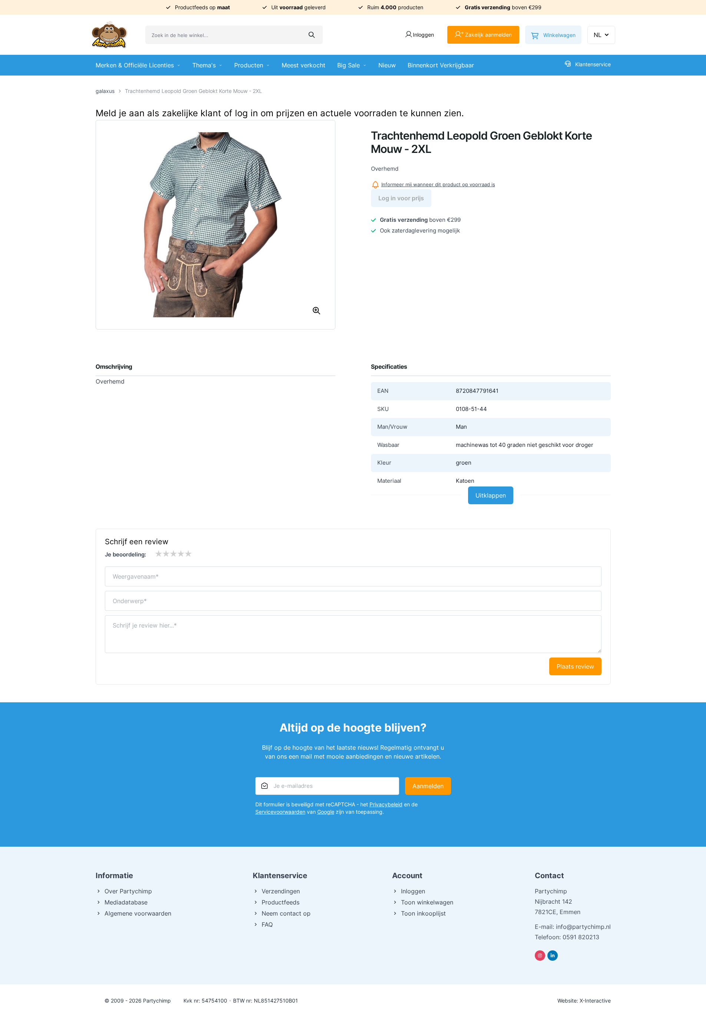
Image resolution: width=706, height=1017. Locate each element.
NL (597, 35)
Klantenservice (593, 64)
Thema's (204, 65)
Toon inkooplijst (423, 913)
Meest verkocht (303, 65)
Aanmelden (428, 786)
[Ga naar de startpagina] (109, 35)
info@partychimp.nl (583, 926)
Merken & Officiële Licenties (135, 65)
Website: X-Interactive (584, 1000)
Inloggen (413, 891)
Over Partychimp (128, 891)
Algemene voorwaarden (138, 913)
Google (325, 812)
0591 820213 (581, 937)
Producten (248, 65)
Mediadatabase (126, 902)
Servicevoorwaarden (280, 812)
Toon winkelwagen (427, 902)
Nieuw (387, 65)
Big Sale (348, 65)
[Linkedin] (552, 955)
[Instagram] (540, 955)
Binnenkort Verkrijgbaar (441, 65)
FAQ (267, 924)
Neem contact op (286, 913)
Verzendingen (281, 891)
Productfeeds (280, 902)
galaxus (105, 91)
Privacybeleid (385, 804)
